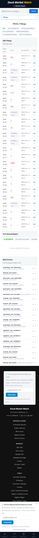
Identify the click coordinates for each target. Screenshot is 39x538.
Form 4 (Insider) (22, 31)
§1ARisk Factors (22, 239)
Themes (19, 487)
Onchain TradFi (19, 464)
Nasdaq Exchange (19, 458)
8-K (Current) (8, 31)
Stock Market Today (19, 501)
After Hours (19, 431)
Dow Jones (19, 451)
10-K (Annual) (13, 28)
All (4, 28)
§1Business (8, 239)
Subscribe (11, 395)
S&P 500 (19, 447)
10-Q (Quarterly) (27, 28)
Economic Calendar (19, 484)
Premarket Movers (19, 425)
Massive (15, 415)
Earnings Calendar (19, 477)
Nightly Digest (19, 497)
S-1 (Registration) (10, 34)
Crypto (19, 461)
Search (33, 11)
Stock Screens (19, 438)
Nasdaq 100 (19, 454)
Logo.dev (29, 415)
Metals (19, 468)
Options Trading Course (19, 494)
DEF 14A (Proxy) (25, 34)
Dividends (19, 480)
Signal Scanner (19, 435)
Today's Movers (19, 428)
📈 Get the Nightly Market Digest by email (18, 375)
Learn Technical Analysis (19, 490)
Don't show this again (19, 529)
